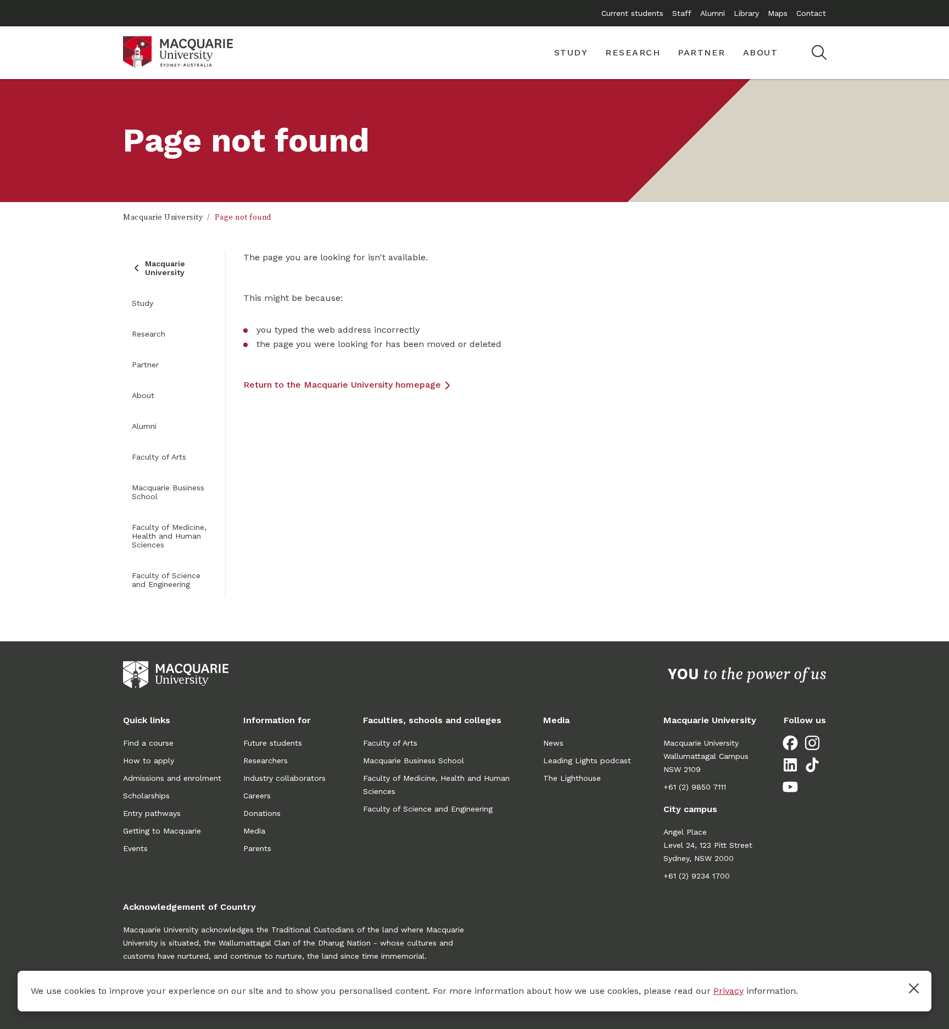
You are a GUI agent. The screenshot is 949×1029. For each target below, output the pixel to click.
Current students (632, 13)
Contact (811, 13)
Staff (681, 13)
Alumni (712, 13)
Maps (778, 13)
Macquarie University (163, 217)
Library (746, 13)
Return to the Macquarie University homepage (342, 384)
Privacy (728, 991)
